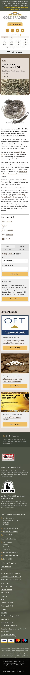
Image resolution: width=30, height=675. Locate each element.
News (3, 599)
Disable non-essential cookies (13, 671)
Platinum (7, 77)
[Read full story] (15, 325)
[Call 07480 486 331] (12, 30)
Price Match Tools (7, 606)
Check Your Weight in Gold (10, 616)
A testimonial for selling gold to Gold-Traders (13, 380)
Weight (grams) (7, 265)
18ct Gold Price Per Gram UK (11, 576)
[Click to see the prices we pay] (20, 35)
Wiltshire (6, 523)
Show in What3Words (10, 531)
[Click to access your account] (17, 30)
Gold (8, 246)
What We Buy (5, 593)
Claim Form (5, 619)
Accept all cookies (9, 668)
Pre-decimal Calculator (9, 626)
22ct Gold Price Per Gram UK (11, 580)
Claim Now (14, 299)
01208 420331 (8, 559)
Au (4, 37)
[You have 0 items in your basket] (22, 30)
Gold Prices (5, 570)
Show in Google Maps (10, 528)
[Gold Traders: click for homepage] (15, 16)
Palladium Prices (6, 590)
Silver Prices (5, 583)
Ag (11, 37)
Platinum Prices (6, 586)
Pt (18, 37)
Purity (4, 257)
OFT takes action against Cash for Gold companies (13, 341)
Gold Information (7, 622)
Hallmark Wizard (7, 603)
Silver (22, 246)
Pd (25, 37)
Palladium (22, 249)
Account (4, 613)
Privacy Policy (7, 665)
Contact (4, 609)
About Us (4, 596)
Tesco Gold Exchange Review (12, 418)
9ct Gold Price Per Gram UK (10, 573)
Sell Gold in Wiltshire (8, 634)
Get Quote (14, 274)
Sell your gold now (15, 24)
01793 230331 (8, 535)
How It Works (6, 567)
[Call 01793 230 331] (7, 30)
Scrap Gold (7, 253)
